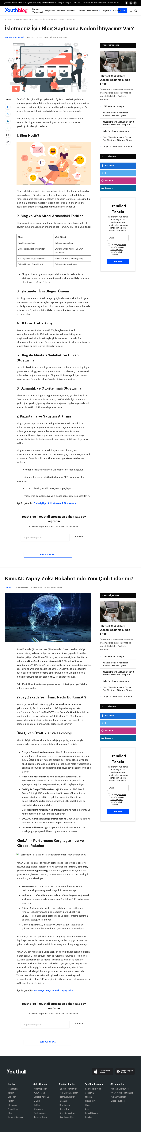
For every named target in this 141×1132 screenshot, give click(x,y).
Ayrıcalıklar (31, 3)
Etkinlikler (22, 3)
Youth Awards (40, 1113)
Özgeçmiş (50, 10)
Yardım (11, 1093)
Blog (10, 1113)
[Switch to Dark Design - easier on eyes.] (131, 11)
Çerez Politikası (118, 1101)
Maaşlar (61, 3)
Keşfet (106, 10)
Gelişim (70, 10)
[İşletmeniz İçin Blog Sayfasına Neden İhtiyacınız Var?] (48, 91)
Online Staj (64, 1109)
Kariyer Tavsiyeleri (37, 10)
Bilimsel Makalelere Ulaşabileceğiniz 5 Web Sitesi (115, 79)
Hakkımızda (13, 1089)
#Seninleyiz (39, 1109)
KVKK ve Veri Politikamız (122, 1093)
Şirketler (7, 3)
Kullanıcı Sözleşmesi (120, 1089)
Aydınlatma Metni (118, 1097)
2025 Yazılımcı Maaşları (113, 106)
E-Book (37, 1101)
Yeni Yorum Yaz (48, 555)
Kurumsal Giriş (40, 1093)
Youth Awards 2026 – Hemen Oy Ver (104, 3)
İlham (87, 1105)
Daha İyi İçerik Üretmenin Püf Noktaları (55, 503)
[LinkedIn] (7, 121)
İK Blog (37, 1105)
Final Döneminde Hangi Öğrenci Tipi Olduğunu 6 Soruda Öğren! (117, 138)
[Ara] (135, 10)
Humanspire (92, 10)
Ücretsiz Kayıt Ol (41, 1097)
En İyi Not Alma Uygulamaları (116, 131)
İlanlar (14, 3)
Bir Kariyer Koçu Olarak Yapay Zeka (53, 990)
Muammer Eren (22, 588)
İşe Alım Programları (68, 1089)
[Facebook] (7, 106)
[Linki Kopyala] (7, 142)
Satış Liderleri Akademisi (46, 3)
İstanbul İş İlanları (67, 1097)
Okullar (77, 3)
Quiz (87, 1109)
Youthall (30, 37)
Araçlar (68, 3)
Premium (86, 3)
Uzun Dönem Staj (67, 1113)
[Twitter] (7, 113)
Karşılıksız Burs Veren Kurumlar (117, 146)
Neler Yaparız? (40, 1089)
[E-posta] (7, 135)
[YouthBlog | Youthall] (16, 10)
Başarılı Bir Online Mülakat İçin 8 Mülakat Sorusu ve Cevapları (118, 123)
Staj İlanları (64, 1105)
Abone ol (78, 536)
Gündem (81, 10)
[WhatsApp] (7, 128)
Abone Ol (118, 261)
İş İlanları (63, 1101)
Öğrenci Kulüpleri (15, 1117)
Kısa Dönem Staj (66, 1117)
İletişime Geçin (40, 1117)
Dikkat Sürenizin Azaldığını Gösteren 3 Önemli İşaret (115, 114)
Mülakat (61, 10)
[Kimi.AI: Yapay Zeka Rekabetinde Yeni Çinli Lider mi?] (48, 641)
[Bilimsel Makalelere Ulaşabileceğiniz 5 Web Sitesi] (118, 61)
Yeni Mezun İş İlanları (68, 1093)
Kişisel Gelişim (91, 1113)
